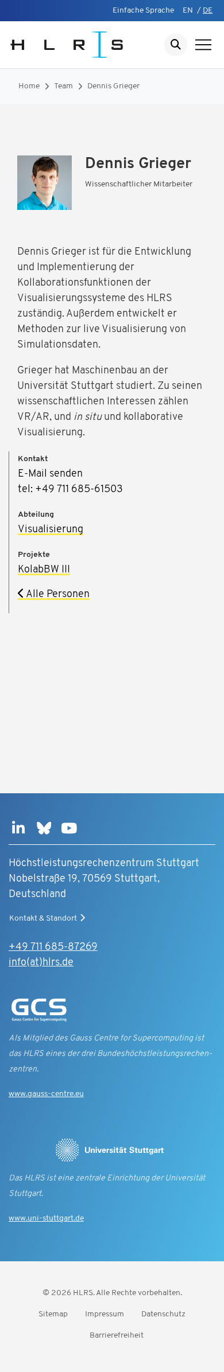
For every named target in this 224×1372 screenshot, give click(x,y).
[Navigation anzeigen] (203, 44)
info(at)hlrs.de (41, 963)
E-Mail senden (50, 474)
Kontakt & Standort (43, 918)
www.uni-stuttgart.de (46, 1218)
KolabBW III (44, 570)
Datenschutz (163, 1314)
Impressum (104, 1314)
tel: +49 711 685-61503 (70, 490)
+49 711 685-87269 (53, 947)
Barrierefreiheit (117, 1335)
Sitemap (53, 1314)
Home (29, 86)
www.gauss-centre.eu (46, 1094)
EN (188, 10)
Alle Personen (57, 595)
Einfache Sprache (143, 10)
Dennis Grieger (113, 86)
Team (63, 86)
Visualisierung (50, 530)
